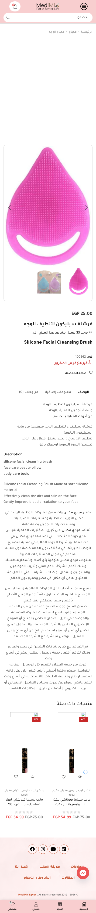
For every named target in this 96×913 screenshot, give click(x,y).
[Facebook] (32, 849)
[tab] (84, 392)
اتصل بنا (21, 867)
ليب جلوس (76, 790)
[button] (86, 207)
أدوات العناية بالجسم (70, 417)
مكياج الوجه (57, 32)
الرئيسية (86, 32)
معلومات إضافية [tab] (58, 392)
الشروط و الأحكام (37, 878)
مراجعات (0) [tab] (28, 392)
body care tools (16, 474)
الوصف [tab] (83, 392)
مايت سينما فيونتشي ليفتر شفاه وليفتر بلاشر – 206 (24, 802)
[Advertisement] (48, 91)
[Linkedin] (64, 849)
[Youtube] (53, 849)
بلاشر (88, 790)
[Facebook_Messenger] (83, 872)
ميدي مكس (73, 513)
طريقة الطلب (49, 867)
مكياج (73, 32)
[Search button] (8, 17)
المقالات (68, 878)
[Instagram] (43, 849)
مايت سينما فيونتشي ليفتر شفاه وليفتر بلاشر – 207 (71, 802)
